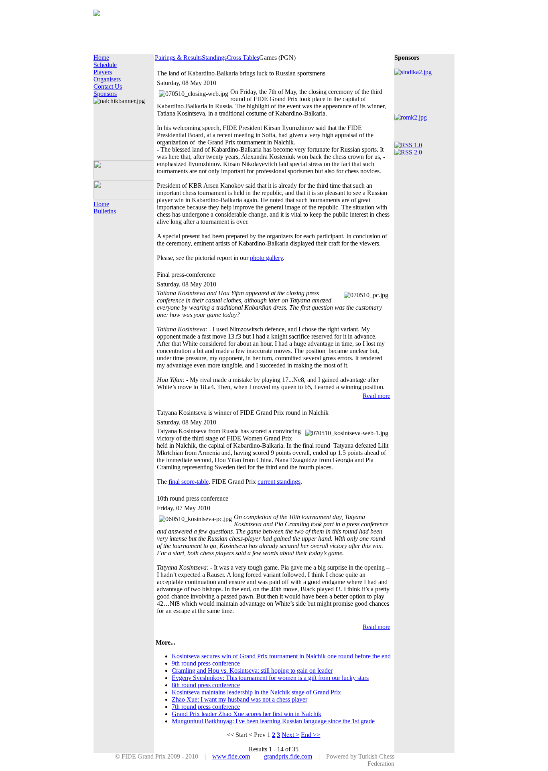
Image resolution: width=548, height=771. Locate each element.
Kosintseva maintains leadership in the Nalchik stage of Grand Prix (256, 692)
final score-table (188, 481)
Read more (376, 395)
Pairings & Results (178, 57)
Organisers (107, 79)
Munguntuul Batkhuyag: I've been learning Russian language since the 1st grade (273, 721)
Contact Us (107, 86)
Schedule (105, 64)
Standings (214, 57)
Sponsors (105, 93)
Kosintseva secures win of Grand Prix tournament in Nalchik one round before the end (281, 656)
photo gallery (266, 257)
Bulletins (104, 211)
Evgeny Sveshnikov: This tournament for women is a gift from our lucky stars (270, 677)
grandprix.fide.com (288, 756)
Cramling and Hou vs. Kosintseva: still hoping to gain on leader (252, 670)
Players (102, 72)
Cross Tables (243, 57)
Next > (290, 734)
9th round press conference (206, 663)
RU (447, 48)
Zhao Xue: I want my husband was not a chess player (239, 699)
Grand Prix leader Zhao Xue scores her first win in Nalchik (246, 713)
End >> (310, 734)
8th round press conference (206, 685)
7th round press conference (206, 706)
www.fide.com (231, 756)
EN (433, 48)
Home (101, 57)
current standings (279, 481)
